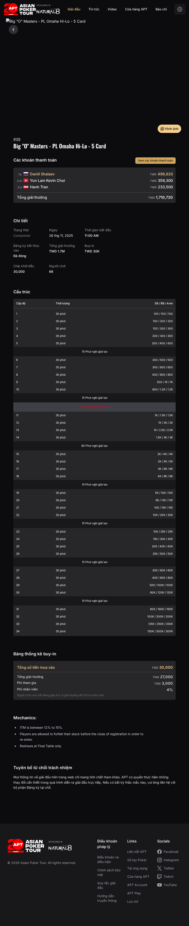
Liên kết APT (137, 852)
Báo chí (161, 9)
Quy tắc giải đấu (106, 885)
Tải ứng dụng (137, 868)
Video (112, 9)
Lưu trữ (132, 901)
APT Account (137, 885)
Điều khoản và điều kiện (108, 859)
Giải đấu (74, 9)
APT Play (134, 893)
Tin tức (94, 9)
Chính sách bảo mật (109, 872)
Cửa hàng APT (136, 9)
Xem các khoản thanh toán (155, 160)
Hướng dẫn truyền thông (107, 898)
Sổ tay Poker (137, 860)
